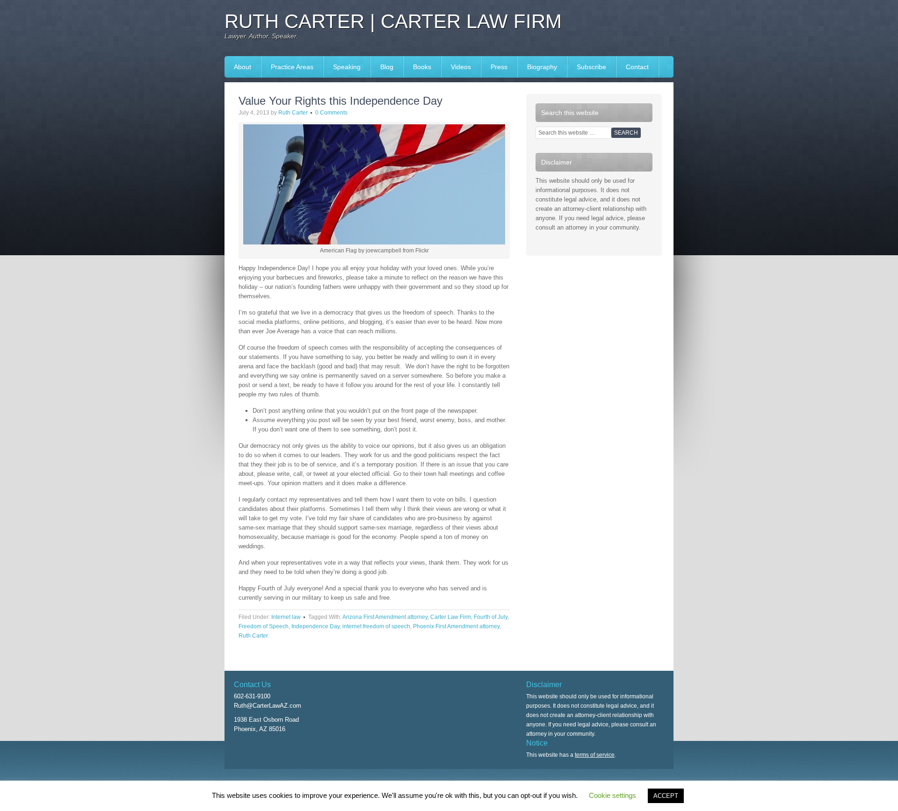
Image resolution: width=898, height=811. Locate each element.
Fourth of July (490, 617)
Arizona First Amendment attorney (384, 617)
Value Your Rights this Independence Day (340, 100)
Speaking (342, 67)
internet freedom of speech (376, 626)
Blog (386, 67)
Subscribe (591, 67)
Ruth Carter (293, 112)
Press (494, 67)
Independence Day (315, 626)
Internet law (286, 617)
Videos (461, 67)
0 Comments (331, 112)
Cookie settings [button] (612, 795)
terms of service (595, 755)
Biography (542, 67)
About (242, 67)
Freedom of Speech (264, 626)
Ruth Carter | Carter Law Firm (393, 21)
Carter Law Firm (450, 617)
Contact (637, 67)
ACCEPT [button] (665, 795)
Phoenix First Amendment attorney (456, 626)
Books (417, 67)
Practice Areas (292, 67)
